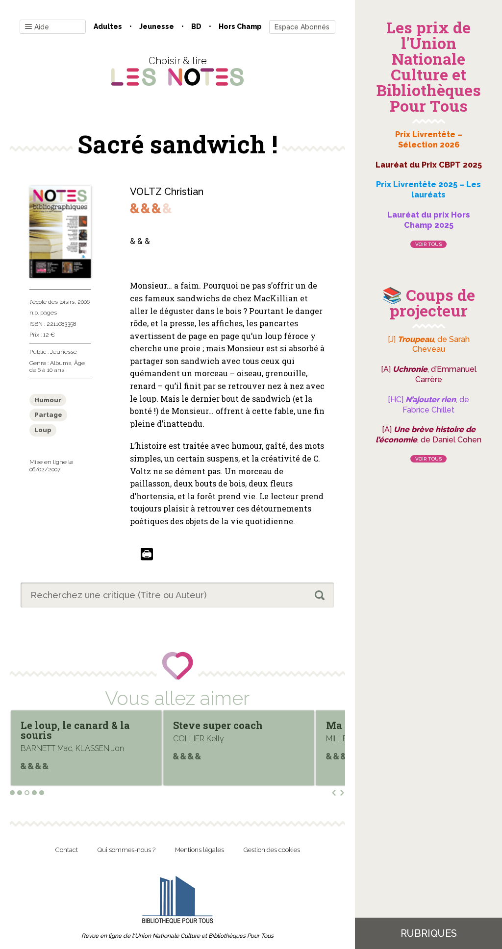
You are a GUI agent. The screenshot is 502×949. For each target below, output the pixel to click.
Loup (42, 430)
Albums (60, 363)
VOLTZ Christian (166, 191)
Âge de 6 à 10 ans (57, 366)
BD (196, 26)
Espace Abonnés (302, 27)
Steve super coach (218, 725)
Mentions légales (199, 849)
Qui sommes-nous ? (126, 849)
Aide (41, 27)
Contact (66, 849)
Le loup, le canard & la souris (75, 730)
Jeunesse (156, 26)
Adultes (108, 26)
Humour (47, 400)
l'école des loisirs (52, 301)
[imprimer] (147, 555)
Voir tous (428, 244)
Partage (48, 414)
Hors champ (240, 26)
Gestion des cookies (272, 849)
